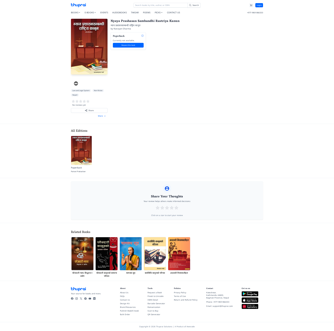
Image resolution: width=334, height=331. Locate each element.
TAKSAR (135, 12)
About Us (124, 292)
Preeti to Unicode (155, 296)
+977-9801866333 (255, 12)
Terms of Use (180, 296)
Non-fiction (98, 90)
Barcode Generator (156, 303)
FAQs (122, 296)
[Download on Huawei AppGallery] (252, 306)
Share (91, 110)
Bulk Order (125, 314)
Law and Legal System (81, 90)
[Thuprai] (78, 5)
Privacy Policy (180, 292)
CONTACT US (173, 12)
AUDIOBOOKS (119, 12)
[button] (102, 116)
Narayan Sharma (122, 28)
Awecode (191, 326)
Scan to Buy (153, 311)
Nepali (74, 95)
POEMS (147, 12)
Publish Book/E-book (129, 311)
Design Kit (125, 303)
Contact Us (125, 300)
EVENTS (104, 12)
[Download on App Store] (252, 300)
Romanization (154, 307)
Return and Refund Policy (186, 300)
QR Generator (154, 314)
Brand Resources (128, 307)
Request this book (128, 45)
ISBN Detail (153, 300)
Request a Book (155, 292)
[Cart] (251, 5)
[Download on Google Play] (252, 293)
